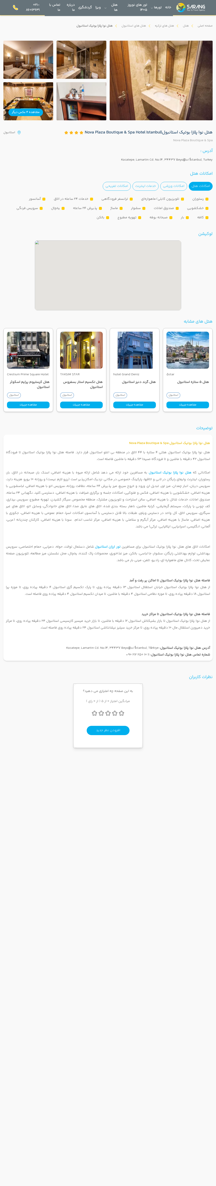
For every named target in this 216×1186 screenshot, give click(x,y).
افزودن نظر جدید (108, 730)
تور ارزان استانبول (107, 546)
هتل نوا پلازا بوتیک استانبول (170, 472)
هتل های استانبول (134, 26)
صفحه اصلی (205, 26)
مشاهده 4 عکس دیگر (26, 112)
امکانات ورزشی (173, 186)
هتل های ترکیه (164, 26)
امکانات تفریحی (116, 186)
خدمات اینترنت (145, 186)
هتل (186, 26)
